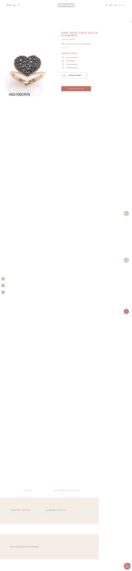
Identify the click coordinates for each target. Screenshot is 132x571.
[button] (127, 566)
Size (64, 75)
